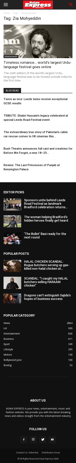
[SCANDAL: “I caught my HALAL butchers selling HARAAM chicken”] (12, 283)
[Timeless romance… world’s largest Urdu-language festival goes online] (38, 41)
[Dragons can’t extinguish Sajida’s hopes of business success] (12, 298)
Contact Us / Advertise (27, 452)
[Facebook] (23, 439)
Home (7, 13)
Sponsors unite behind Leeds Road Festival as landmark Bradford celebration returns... (46, 203)
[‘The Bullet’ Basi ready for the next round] (12, 238)
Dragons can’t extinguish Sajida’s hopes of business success (47, 297)
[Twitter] (42, 439)
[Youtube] (52, 439)
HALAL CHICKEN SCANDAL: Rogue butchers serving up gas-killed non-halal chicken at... (46, 265)
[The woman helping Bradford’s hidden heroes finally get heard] (12, 221)
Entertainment (11, 56)
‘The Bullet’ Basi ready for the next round (45, 235)
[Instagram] (33, 439)
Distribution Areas (51, 452)
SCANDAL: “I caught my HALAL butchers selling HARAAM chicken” (46, 282)
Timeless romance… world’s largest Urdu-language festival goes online (37, 64)
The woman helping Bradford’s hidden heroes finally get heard (46, 218)
